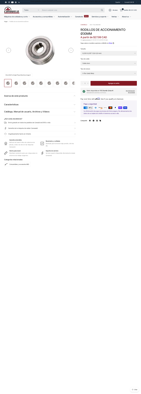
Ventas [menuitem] (114, 17)
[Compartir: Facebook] (90, 120)
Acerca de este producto (16, 96)
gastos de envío (87, 40)
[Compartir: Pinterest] (97, 120)
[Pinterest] (15, 2)
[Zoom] (71, 27)
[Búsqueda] (102, 10)
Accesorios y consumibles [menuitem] (43, 17)
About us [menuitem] (125, 17)
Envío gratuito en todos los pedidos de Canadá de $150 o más (29, 122)
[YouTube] (12, 2)
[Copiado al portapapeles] (100, 120)
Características (11, 104)
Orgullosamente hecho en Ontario (19, 134)
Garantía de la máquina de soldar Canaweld (23, 128)
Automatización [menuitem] (64, 17)
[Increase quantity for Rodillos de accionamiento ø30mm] (87, 83)
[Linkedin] (19, 2)
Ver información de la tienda (130, 91)
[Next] (71, 50)
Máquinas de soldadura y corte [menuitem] (16, 17)
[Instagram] (9, 2)
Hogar (5, 21)
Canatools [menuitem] (79, 17)
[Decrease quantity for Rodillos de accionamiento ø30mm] (82, 83)
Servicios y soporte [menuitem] (99, 17)
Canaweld (84, 24)
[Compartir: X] (93, 120)
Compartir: (84, 120)
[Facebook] (5, 2)
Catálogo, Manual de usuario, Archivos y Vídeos (26, 111)
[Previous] (8, 50)
